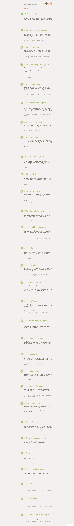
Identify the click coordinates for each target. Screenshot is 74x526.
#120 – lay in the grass (33, 122)
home (39, 204)
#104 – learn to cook (32, 191)
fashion (39, 148)
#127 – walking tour (31, 14)
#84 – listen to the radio (33, 386)
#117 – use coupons (31, 137)
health (25, 40)
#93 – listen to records (32, 283)
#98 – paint (28, 248)
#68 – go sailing (30, 499)
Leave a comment (40, 23)
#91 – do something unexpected (36, 321)
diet (33, 202)
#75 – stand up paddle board (35, 438)
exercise (50, 21)
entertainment (40, 21)
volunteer (49, 239)
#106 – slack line (30, 174)
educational (34, 21)
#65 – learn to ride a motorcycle (36, 515)
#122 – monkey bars (32, 84)
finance (45, 56)
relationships (33, 40)
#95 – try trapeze (31, 265)
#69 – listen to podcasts (33, 484)
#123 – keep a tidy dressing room (36, 65)
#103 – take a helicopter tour (35, 211)
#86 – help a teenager (32, 371)
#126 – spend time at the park (35, 30)
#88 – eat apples (30, 354)
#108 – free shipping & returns (35, 157)
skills (25, 57)
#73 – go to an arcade (32, 453)
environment (46, 21)
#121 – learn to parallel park (35, 103)
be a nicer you (28, 3)
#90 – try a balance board (34, 338)
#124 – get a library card (33, 47)
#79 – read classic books (33, 422)
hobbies (29, 23)
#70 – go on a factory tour (34, 469)
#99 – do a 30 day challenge (35, 227)
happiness (26, 23)
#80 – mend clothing (32, 403)
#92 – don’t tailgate (31, 301)
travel (33, 23)
